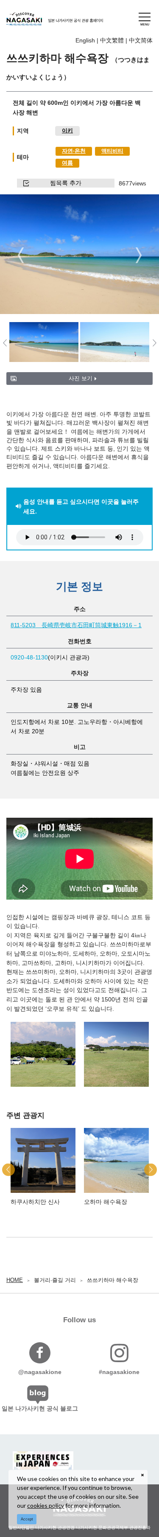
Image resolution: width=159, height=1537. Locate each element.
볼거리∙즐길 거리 (55, 1280)
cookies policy (45, 1505)
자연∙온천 (74, 151)
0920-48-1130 (29, 657)
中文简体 (141, 40)
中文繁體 (112, 40)
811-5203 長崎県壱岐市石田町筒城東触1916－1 (76, 625)
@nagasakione (39, 1372)
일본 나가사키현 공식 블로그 (40, 1408)
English (85, 40)
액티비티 (112, 151)
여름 (67, 163)
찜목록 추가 (65, 183)
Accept (27, 1519)
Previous (20, 255)
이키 (67, 130)
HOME (14, 1280)
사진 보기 (80, 378)
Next (138, 255)
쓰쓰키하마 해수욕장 (112, 1280)
